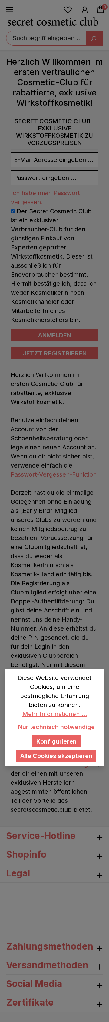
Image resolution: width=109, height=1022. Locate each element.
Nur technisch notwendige (56, 727)
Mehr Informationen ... (54, 714)
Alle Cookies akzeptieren (56, 756)
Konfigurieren (56, 741)
